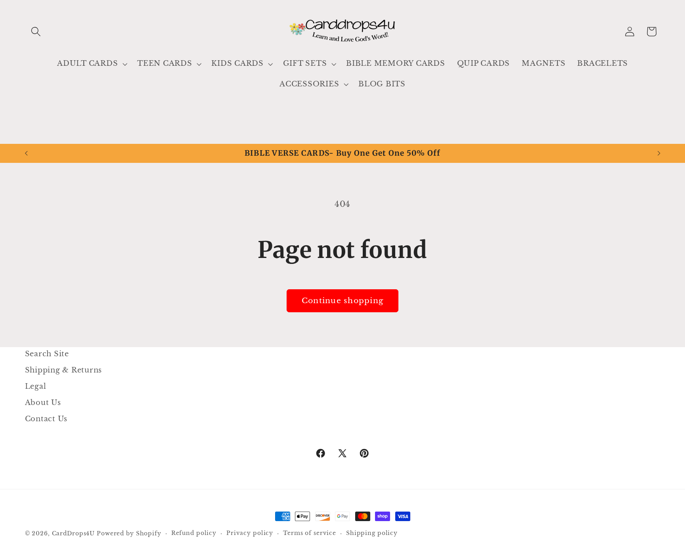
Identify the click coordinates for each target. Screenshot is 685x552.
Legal (35, 386)
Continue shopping (342, 300)
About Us (43, 402)
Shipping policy (372, 533)
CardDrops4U (73, 533)
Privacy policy (249, 533)
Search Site (47, 354)
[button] (36, 31)
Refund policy (193, 533)
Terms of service (309, 533)
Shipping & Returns (63, 370)
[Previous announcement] (26, 153)
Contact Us (46, 419)
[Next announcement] (659, 153)
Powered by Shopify (129, 533)
